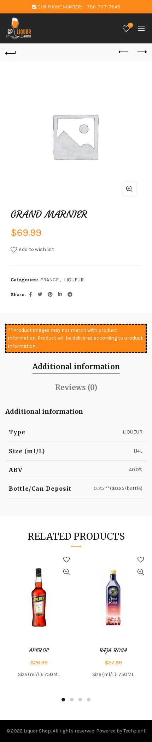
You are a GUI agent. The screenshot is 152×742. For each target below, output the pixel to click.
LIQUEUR (74, 280)
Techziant (134, 731)
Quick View (66, 572)
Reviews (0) (76, 387)
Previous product (124, 52)
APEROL (39, 650)
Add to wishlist (36, 249)
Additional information (76, 366)
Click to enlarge (129, 189)
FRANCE (49, 280)
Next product (141, 52)
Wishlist (130, 25)
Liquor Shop (37, 731)
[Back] (10, 52)
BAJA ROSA (113, 650)
